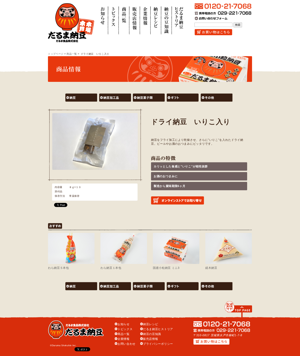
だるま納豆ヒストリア (158, 329)
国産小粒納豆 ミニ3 (166, 267)
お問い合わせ (127, 343)
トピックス (125, 329)
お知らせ (124, 324)
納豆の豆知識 (152, 334)
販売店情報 (150, 338)
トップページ (55, 54)
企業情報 (124, 338)
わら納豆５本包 (58, 267)
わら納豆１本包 (110, 267)
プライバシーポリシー (158, 343)
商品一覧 (72, 54)
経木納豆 (211, 267)
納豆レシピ (150, 324)
